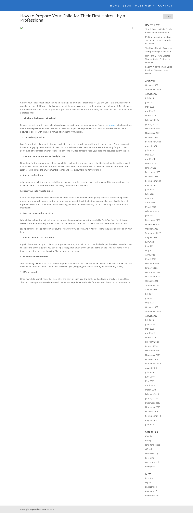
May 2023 (149, 198)
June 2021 (150, 298)
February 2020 (152, 341)
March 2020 (150, 337)
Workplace (150, 466)
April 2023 (150, 202)
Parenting (149, 457)
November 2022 (152, 224)
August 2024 (151, 146)
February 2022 (152, 263)
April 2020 (150, 333)
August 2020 (151, 315)
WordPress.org (152, 495)
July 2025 (149, 98)
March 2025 (150, 115)
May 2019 (149, 381)
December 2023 (152, 172)
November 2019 (152, 355)
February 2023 (152, 211)
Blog (127, 6)
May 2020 (149, 328)
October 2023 (151, 176)
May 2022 (149, 250)
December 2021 (152, 272)
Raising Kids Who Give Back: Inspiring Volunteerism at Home (158, 70)
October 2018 (151, 411)
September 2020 (153, 311)
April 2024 (150, 159)
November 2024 (152, 133)
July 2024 (149, 150)
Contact (165, 6)
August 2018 (151, 420)
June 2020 (150, 324)
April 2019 (150, 385)
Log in (148, 482)
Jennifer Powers (152, 444)
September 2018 (153, 416)
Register (149, 478)
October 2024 (151, 137)
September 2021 (153, 285)
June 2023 (150, 193)
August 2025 (151, 93)
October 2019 (151, 359)
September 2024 (153, 141)
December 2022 (152, 220)
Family (148, 440)
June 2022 (150, 246)
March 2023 (150, 207)
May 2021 (149, 302)
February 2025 (152, 120)
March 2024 (150, 163)
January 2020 (151, 346)
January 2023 (151, 215)
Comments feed (152, 491)
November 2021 (152, 276)
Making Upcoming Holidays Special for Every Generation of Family (158, 40)
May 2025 (149, 106)
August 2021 (151, 289)
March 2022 (150, 259)
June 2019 (150, 376)
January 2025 (151, 124)
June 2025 (150, 102)
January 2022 (151, 268)
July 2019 (149, 372)
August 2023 (151, 185)
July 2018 (149, 424)
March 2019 (150, 389)
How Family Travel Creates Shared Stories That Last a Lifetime (157, 59)
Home (114, 6)
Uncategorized (152, 462)
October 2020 (151, 307)
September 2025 (153, 89)
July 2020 (149, 320)
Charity (148, 436)
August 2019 (151, 368)
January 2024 (151, 167)
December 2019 (152, 350)
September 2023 (153, 180)
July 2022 (149, 241)
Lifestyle (149, 449)
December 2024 (152, 128)
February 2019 (152, 394)
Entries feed (151, 486)
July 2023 (149, 189)
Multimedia (145, 6)
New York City (151, 453)
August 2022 (151, 237)
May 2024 (149, 154)
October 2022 (151, 228)
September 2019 (153, 363)
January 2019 (151, 398)
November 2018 (152, 407)
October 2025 (151, 85)
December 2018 (152, 403)
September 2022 (153, 233)
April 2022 (150, 254)
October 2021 (151, 281)
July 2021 (149, 294)
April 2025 (150, 111)
